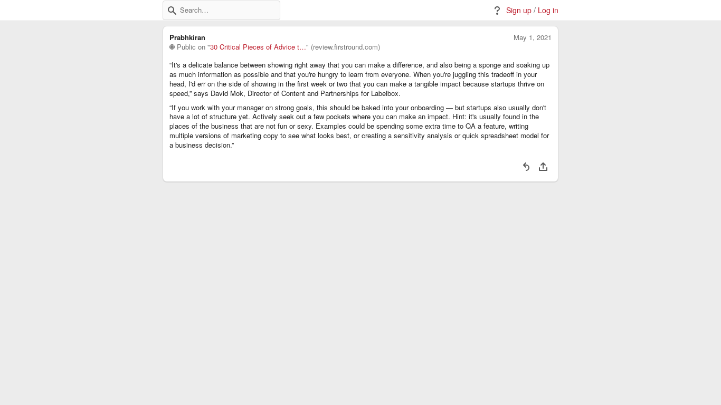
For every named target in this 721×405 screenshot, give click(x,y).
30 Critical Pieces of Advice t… (258, 47)
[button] (172, 10)
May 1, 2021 (533, 37)
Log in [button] (548, 10)
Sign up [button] (519, 10)
